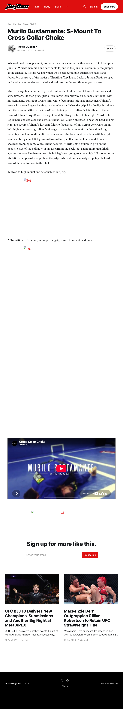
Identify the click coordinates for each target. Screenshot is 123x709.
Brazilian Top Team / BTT (22, 24)
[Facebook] (67, 680)
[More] (67, 7)
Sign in (94, 6)
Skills (58, 6)
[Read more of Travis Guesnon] (12, 48)
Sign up (65, 686)
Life (37, 6)
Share (110, 48)
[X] (62, 680)
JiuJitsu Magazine (13, 683)
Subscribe (109, 6)
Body (47, 6)
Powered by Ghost (109, 683)
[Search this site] (84, 6)
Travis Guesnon (27, 46)
